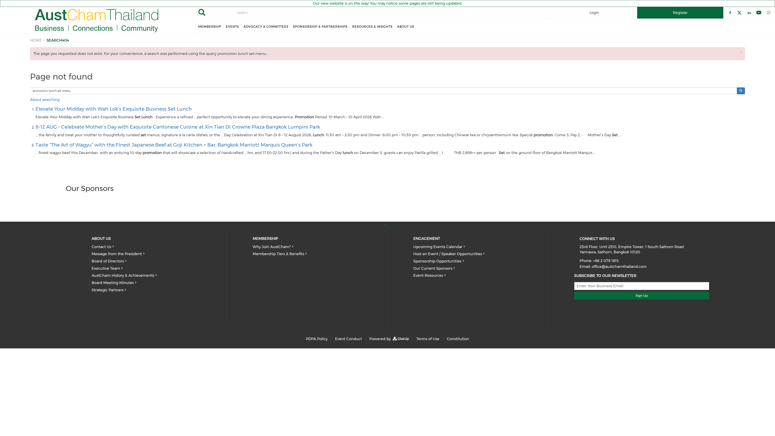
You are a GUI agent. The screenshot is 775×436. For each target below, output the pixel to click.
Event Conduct (348, 339)
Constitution (458, 339)
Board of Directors (108, 261)
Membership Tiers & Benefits (278, 254)
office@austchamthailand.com (619, 266)
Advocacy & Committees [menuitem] (266, 26)
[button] (741, 52)
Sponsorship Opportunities (437, 261)
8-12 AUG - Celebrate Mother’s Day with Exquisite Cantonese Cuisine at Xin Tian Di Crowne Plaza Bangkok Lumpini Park (178, 127)
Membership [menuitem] (209, 26)
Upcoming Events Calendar (437, 247)
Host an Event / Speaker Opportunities (447, 254)
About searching (45, 99)
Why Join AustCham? (272, 247)
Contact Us (101, 247)
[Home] (97, 20)
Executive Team (106, 268)
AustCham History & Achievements (123, 275)
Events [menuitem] (232, 26)
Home (36, 40)
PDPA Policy (317, 339)
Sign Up (642, 296)
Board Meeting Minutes (113, 283)
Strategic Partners (108, 290)
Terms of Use (427, 339)
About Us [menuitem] (405, 26)
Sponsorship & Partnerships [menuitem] (320, 26)
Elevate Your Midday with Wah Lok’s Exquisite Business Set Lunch (114, 109)
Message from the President (117, 254)
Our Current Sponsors (432, 268)
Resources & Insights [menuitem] (372, 26)
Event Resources (428, 275)
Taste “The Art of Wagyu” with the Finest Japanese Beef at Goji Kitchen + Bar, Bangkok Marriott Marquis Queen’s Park (174, 145)
